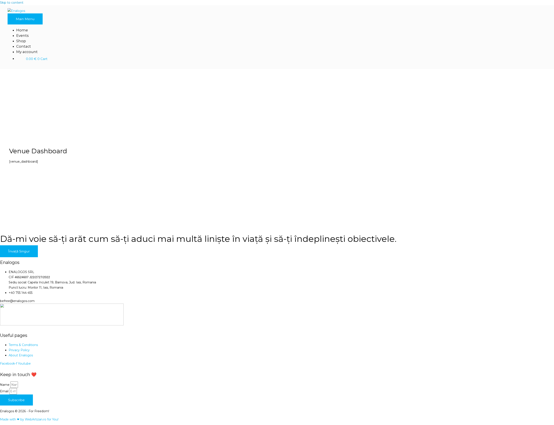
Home (22, 30)
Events (22, 35)
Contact (23, 46)
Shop (21, 41)
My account (27, 52)
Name (5, 385)
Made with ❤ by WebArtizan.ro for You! (29, 419)
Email (4, 391)
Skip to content (11, 3)
